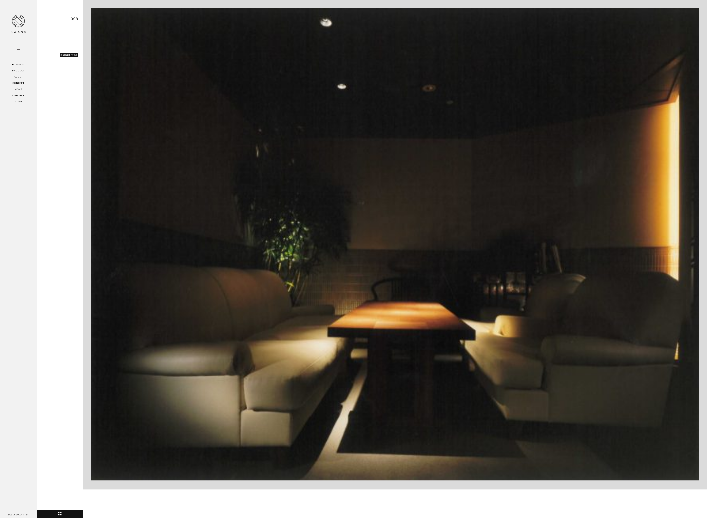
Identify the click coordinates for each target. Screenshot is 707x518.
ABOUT (18, 76)
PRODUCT (18, 70)
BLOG (18, 101)
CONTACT (18, 95)
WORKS (20, 64)
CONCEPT (18, 83)
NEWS (18, 89)
